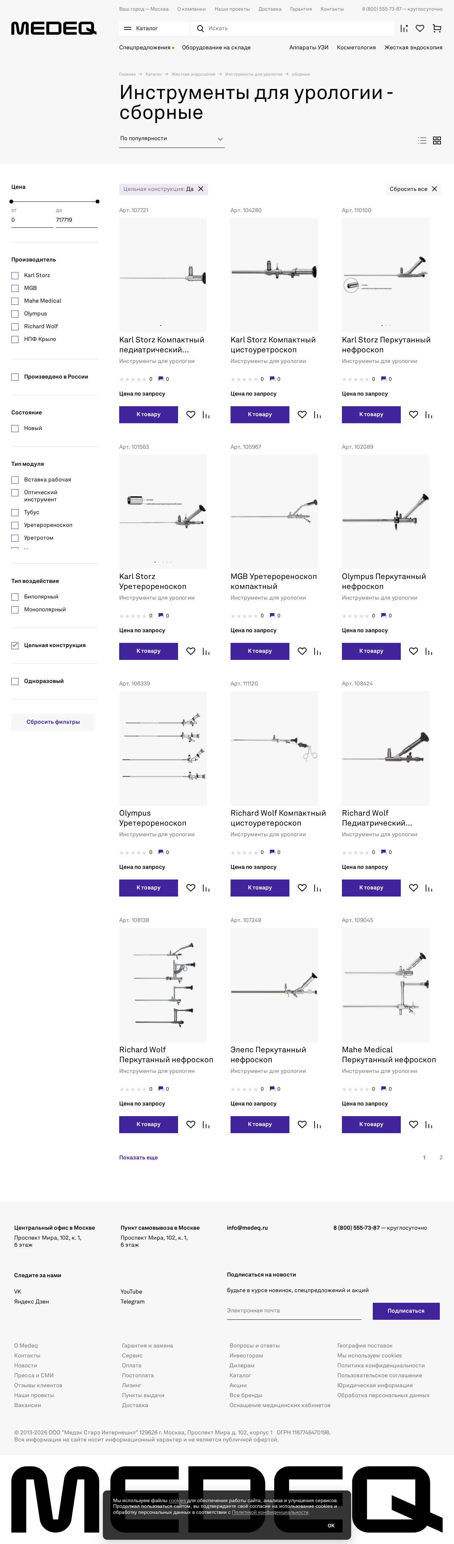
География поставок (365, 1346)
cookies (178, 1500)
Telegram (133, 1302)
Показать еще (138, 1158)
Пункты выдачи (143, 1396)
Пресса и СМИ (34, 1376)
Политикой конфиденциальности (270, 1512)
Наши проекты (232, 9)
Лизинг (132, 1386)
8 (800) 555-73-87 (382, 9)
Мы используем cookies (369, 1356)
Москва (144, 9)
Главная (127, 74)
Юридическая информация (375, 1386)
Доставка (270, 9)
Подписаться (406, 1311)
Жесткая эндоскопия (413, 48)
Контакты (332, 9)
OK (331, 1525)
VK (17, 1292)
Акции (238, 1386)
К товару (149, 415)
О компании (191, 9)
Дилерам (242, 1366)
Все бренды (245, 1396)
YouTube (131, 1292)
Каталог (153, 74)
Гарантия (301, 9)
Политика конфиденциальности (381, 1366)
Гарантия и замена (147, 1346)
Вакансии (27, 1405)
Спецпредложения (145, 48)
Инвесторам (246, 1356)
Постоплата (138, 1376)
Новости (25, 1366)
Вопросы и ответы (254, 1346)
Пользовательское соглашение (379, 1376)
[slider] (11, 202)
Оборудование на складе (216, 48)
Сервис (132, 1356)
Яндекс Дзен (31, 1302)
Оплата (132, 1366)
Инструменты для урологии (253, 74)
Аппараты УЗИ (308, 48)
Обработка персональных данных (383, 1396)
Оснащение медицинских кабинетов (280, 1405)
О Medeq (26, 1346)
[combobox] (172, 141)
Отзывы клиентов (38, 1386)
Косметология (356, 48)
